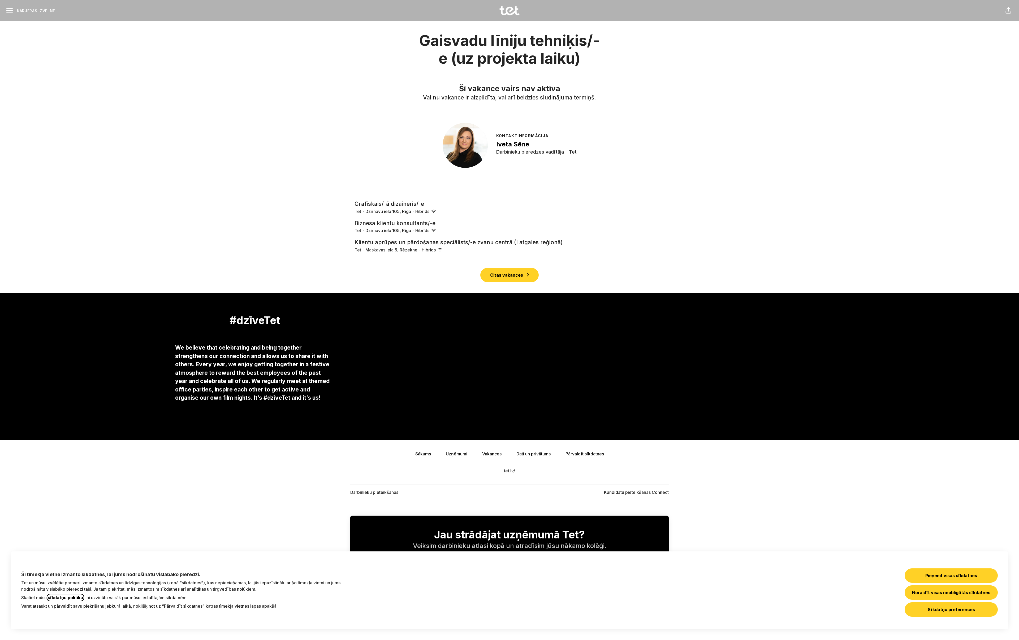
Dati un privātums (533, 453)
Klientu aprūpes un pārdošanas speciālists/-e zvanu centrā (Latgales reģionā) (459, 242)
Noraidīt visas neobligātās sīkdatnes (951, 592)
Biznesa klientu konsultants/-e (395, 223)
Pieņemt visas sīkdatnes (951, 575)
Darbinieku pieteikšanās (374, 492)
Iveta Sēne (512, 144)
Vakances (492, 453)
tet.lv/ (509, 470)
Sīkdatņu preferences (951, 609)
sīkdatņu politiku (65, 597)
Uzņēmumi (456, 453)
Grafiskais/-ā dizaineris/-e (389, 204)
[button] (1008, 10)
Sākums (423, 453)
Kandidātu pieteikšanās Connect (636, 492)
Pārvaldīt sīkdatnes (584, 453)
